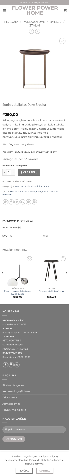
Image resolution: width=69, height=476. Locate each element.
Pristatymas (9, 397)
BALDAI (56, 22)
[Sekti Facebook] (5, 364)
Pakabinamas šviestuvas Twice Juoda (17, 292)
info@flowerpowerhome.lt (15, 349)
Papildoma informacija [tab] (17, 221)
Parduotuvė (34, 22)
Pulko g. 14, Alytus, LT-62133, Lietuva (19, 332)
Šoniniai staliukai (33, 186)
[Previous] (2, 279)
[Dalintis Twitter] (17, 201)
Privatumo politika (14, 409)
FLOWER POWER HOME (35, 10)
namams (7, 194)
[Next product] (31, 31)
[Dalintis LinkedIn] (34, 201)
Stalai (34, 25)
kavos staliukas (50, 191)
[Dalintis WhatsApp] (5, 201)
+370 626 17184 (11, 340)
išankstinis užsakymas (29, 191)
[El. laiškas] (17, 364)
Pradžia (11, 22)
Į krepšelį (29, 172)
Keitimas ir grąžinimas (16, 391)
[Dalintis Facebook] (11, 201)
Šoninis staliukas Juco (51, 291)
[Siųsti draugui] (22, 201)
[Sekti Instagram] (11, 364)
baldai (13, 191)
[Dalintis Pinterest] (28, 201)
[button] (4, 10)
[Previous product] (37, 31)
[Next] (66, 279)
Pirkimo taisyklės (13, 385)
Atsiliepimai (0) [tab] (11, 227)
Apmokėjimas (11, 403)
